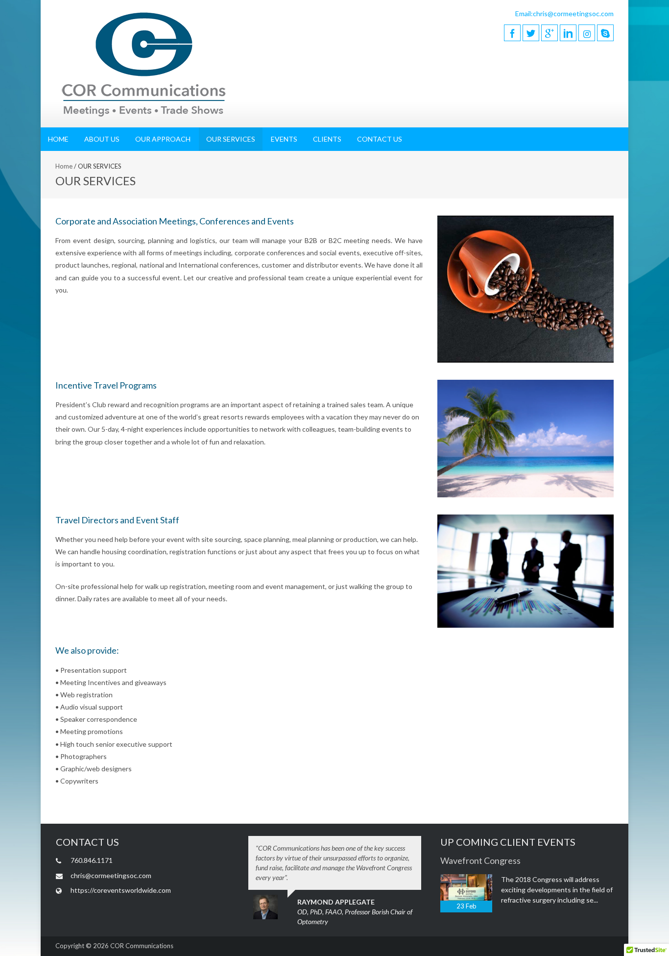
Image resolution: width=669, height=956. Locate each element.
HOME (58, 139)
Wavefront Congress (480, 860)
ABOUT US (101, 139)
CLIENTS (327, 139)
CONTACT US (379, 139)
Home (63, 166)
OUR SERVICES (230, 139)
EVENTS (284, 139)
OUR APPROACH (163, 139)
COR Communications (141, 946)
